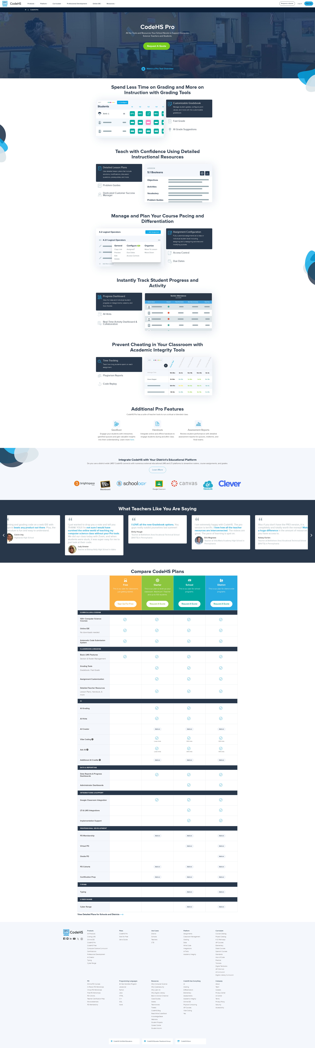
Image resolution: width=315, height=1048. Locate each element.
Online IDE (90, 940)
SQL (120, 1002)
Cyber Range (91, 963)
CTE (152, 943)
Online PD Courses (93, 984)
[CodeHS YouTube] (74, 939)
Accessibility (220, 1008)
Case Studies (155, 999)
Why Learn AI (155, 990)
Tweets (153, 1008)
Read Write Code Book (159, 1014)
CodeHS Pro (91, 943)
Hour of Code (220, 957)
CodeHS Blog (156, 1011)
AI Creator (90, 957)
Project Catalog (221, 937)
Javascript (122, 987)
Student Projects (157, 1022)
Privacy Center (220, 993)
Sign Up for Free (125, 604)
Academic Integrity (189, 954)
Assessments (187, 996)
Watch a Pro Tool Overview (159, 68)
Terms (218, 999)
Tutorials (218, 963)
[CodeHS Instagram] (67, 939)
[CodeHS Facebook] (64, 939)
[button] (31, 3)
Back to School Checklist (159, 996)
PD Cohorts (91, 996)
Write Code (187, 946)
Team (217, 987)
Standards (219, 954)
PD (88, 981)
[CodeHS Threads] (81, 939)
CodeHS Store (186, 1041)
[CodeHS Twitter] (78, 939)
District (153, 934)
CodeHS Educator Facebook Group (159, 1041)
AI (184, 984)
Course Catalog (221, 934)
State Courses (220, 948)
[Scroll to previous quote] (3, 535)
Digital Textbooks (221, 966)
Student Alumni (156, 1028)
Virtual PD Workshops (94, 990)
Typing (89, 960)
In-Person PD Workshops (95, 987)
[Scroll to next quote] (311, 535)
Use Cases (155, 931)
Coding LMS (91, 937)
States (153, 1002)
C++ (120, 999)
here (132, 439)
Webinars (154, 1019)
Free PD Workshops (94, 993)
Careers (218, 990)
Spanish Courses (221, 951)
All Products (91, 934)
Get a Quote (123, 940)
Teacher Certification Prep (96, 999)
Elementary (219, 946)
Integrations (187, 948)
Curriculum (219, 931)
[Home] (25, 10)
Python (121, 990)
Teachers (154, 940)
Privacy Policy (220, 1002)
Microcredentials (92, 1002)
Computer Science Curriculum (97, 948)
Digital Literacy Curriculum (225, 975)
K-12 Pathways (220, 940)
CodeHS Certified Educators (123, 1041)
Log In (300, 4)
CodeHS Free (91, 946)
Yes (184, 1014)
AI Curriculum (220, 972)
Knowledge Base (157, 1016)
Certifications (91, 951)
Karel (121, 1005)
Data (185, 943)
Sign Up (309, 3)
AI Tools (186, 951)
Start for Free (123, 937)
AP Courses (219, 943)
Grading (186, 940)
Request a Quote (287, 3)
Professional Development (96, 954)
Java (120, 993)
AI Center (219, 996)
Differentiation (188, 990)
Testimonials (155, 1005)
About (218, 984)
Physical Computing (190, 1005)
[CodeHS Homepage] (12, 3)
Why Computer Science (159, 984)
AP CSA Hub (220, 969)
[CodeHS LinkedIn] (71, 939)
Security (218, 1005)
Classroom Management (191, 937)
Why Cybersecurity (157, 987)
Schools (154, 937)
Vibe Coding (187, 1011)
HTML (121, 996)
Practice (218, 960)
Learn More (157, 469)
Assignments (187, 934)
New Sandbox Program (129, 984)
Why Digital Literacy (158, 993)
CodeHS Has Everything (192, 981)
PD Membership (92, 1005)
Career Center (156, 1025)
